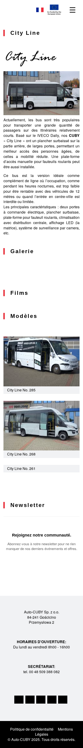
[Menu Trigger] (72, 9)
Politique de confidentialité (31, 729)
